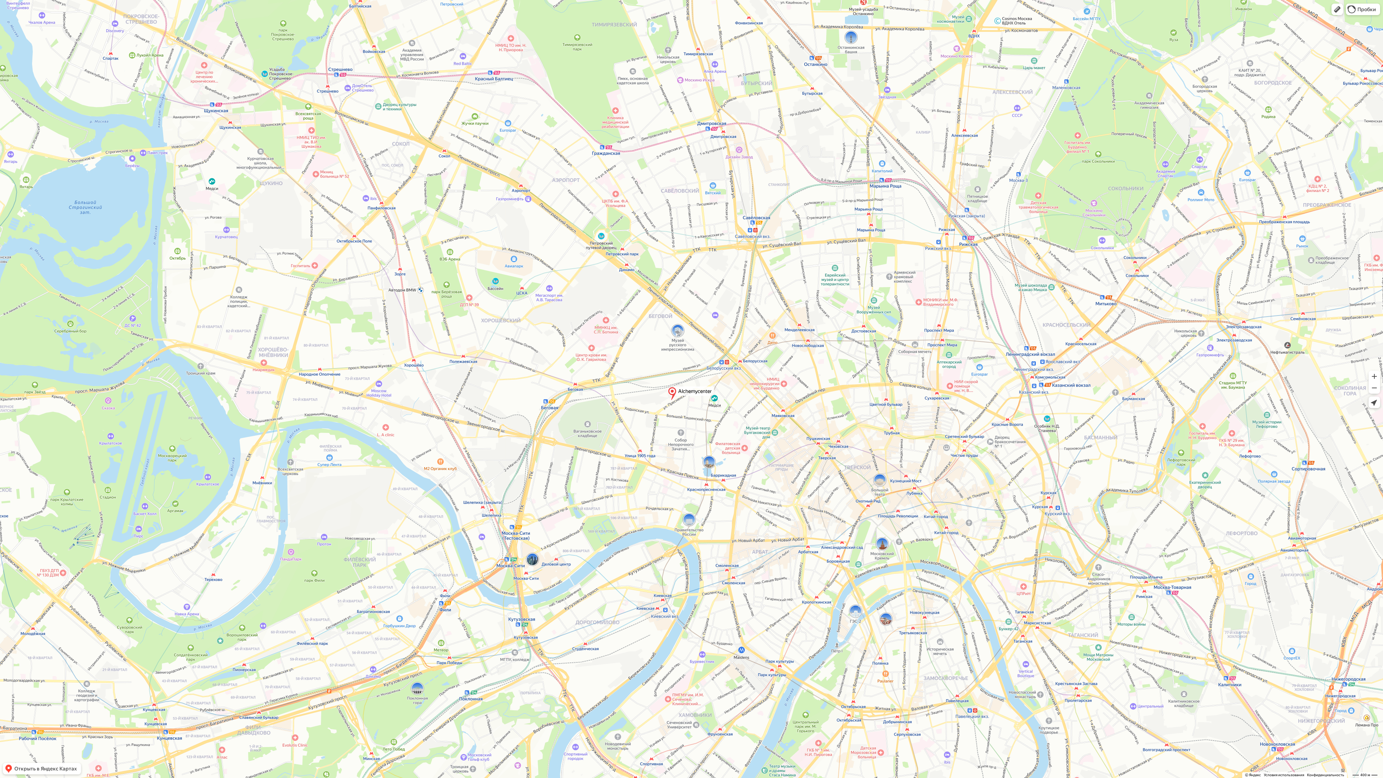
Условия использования (1284, 775)
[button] (1337, 9)
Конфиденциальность (1325, 775)
